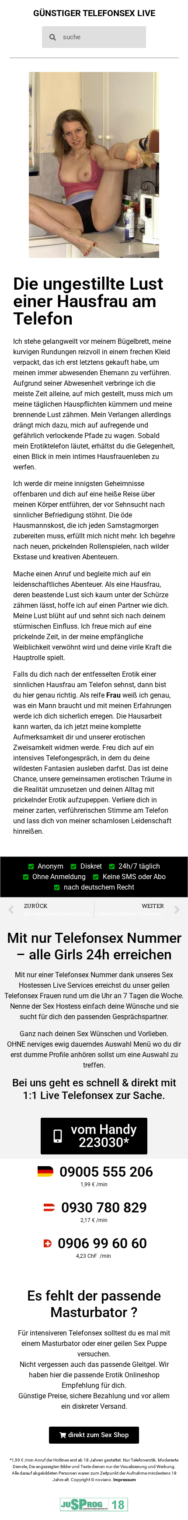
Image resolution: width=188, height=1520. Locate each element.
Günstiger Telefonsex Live (94, 13)
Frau (113, 695)
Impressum (124, 1479)
